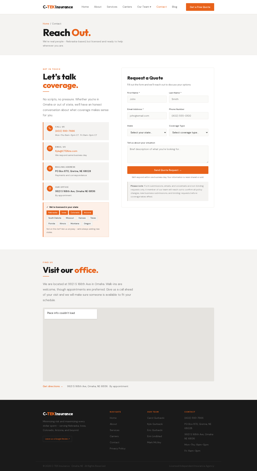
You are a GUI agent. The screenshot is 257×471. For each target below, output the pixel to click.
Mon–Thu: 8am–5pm (196, 444)
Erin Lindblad (154, 436)
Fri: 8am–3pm (192, 450)
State (130, 125)
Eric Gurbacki (154, 430)
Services (112, 7)
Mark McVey (154, 442)
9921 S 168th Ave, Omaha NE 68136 (198, 436)
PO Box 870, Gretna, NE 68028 (197, 426)
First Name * (133, 92)
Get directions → (53, 386)
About (98, 7)
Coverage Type (177, 125)
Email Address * (135, 109)
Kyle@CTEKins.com (66, 151)
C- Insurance (58, 6)
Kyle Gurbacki (155, 424)
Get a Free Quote (200, 7)
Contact (161, 7)
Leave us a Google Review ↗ (57, 439)
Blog (174, 7)
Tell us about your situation (141, 142)
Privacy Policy (118, 448)
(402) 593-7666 (65, 130)
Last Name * (175, 92)
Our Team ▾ (144, 7)
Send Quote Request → (168, 170)
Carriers (127, 7)
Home (85, 7)
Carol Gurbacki (155, 417)
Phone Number (176, 109)
